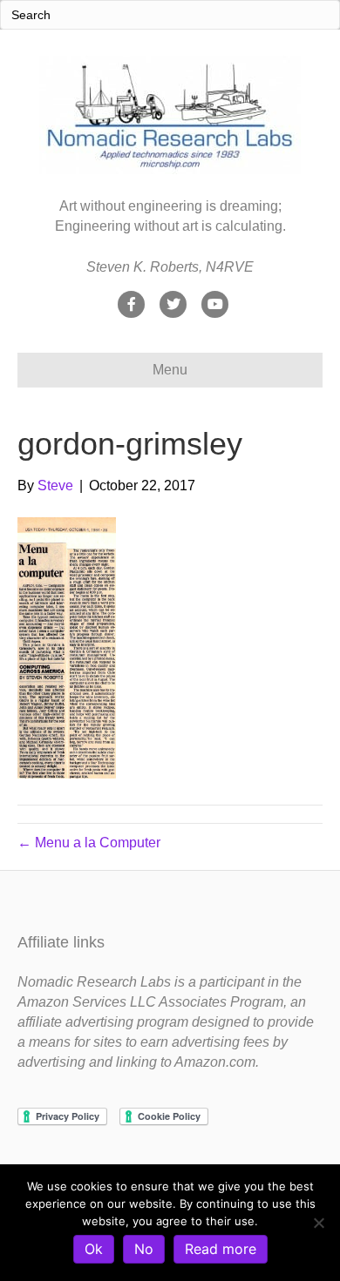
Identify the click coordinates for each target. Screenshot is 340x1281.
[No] (318, 1222)
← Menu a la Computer (88, 842)
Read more (220, 1248)
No (143, 1248)
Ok (94, 1248)
